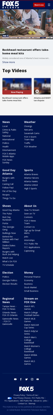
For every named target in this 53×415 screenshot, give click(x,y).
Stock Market (30, 287)
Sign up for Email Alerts (32, 231)
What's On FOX (9, 261)
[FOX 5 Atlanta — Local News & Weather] (10, 4)
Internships (29, 240)
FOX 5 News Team (30, 222)
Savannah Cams (31, 133)
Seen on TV (29, 213)
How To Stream (31, 210)
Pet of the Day (9, 191)
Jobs (26, 236)
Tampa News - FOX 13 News (9, 307)
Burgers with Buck (8, 179)
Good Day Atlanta (8, 171)
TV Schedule (8, 265)
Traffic (27, 143)
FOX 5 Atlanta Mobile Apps (8, 155)
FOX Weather (30, 146)
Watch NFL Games (29, 307)
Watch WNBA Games (30, 356)
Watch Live (39, 5)
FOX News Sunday (7, 161)
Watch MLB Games (29, 320)
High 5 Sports (30, 188)
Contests (28, 217)
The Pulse (7, 213)
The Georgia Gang (8, 228)
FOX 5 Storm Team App (30, 138)
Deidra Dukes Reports (8, 247)
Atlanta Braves (31, 174)
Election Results (9, 283)
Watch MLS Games (29, 362)
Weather (30, 122)
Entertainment (9, 150)
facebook (21, 379)
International (8, 139)
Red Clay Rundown (6, 218)
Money (28, 272)
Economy (28, 280)
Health (5, 146)
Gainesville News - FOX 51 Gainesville (10, 321)
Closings (28, 126)
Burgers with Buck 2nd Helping (10, 253)
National (6, 135)
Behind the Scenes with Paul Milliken (10, 239)
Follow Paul (7, 187)
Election (7, 272)
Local (5, 126)
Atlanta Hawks (31, 181)
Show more (8, 62)
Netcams (28, 129)
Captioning (29, 250)
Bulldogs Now (9, 233)
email (37, 379)
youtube (15, 379)
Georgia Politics (9, 280)
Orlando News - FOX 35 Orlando (10, 314)
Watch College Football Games (31, 314)
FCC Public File (31, 243)
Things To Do (8, 198)
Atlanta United (31, 185)
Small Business (31, 291)
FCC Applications (32, 247)
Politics (5, 143)
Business (28, 283)
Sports (28, 170)
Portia (5, 223)
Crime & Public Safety (9, 131)
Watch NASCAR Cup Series (31, 326)
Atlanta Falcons (31, 177)
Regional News (8, 300)
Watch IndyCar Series (31, 332)
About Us (30, 206)
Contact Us (29, 226)
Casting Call (7, 184)
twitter (26, 379)
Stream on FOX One (31, 300)
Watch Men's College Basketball (30, 340)
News (6, 122)
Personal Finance (32, 276)
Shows (6, 206)
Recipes (6, 194)
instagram (32, 379)
